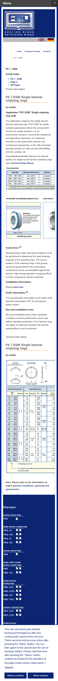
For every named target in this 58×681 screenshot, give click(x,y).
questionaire (12, 489)
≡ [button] (55, 3)
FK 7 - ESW (16, 79)
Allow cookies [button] (40, 675)
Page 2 (13, 82)
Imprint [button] (9, 667)
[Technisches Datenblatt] (20, 530)
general (17, 485)
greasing (39, 485)
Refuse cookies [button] (15, 675)
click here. (18, 287)
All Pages (15, 85)
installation (28, 485)
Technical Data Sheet (22, 163)
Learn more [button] (37, 663)
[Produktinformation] (17, 518)
